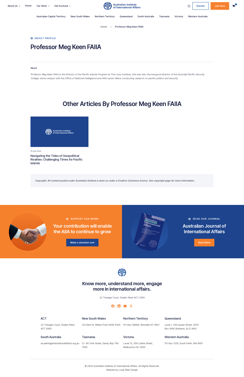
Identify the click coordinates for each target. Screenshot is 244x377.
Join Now (220, 6)
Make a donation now (82, 242)
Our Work (42, 6)
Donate (200, 6)
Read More (204, 242)
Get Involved (61, 6)
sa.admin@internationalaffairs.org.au (60, 343)
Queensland (126, 16)
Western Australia (198, 16)
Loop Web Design (128, 370)
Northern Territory (105, 16)
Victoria (178, 16)
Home (28, 5)
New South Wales (80, 16)
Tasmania (164, 16)
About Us (13, 6)
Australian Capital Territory (51, 16)
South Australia (146, 16)
